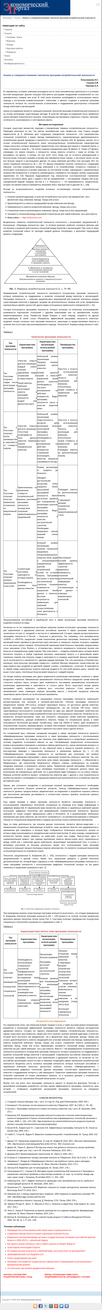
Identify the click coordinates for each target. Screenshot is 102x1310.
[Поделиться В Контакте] (67, 1306)
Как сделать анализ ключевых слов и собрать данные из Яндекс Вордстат (41, 1244)
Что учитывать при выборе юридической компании (30, 1268)
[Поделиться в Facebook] (41, 1306)
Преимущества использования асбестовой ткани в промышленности (39, 1230)
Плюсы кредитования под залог (22, 1258)
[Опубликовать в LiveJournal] (46, 1306)
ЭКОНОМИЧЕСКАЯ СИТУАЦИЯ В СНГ (25, 1254)
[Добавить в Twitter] (61, 1306)
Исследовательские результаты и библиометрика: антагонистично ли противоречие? (46, 1251)
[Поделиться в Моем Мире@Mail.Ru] (51, 1306)
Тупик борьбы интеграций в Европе (23, 1247)
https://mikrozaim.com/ (32, 218)
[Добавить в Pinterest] (56, 1306)
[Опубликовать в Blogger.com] (35, 1306)
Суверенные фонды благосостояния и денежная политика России (38, 1234)
